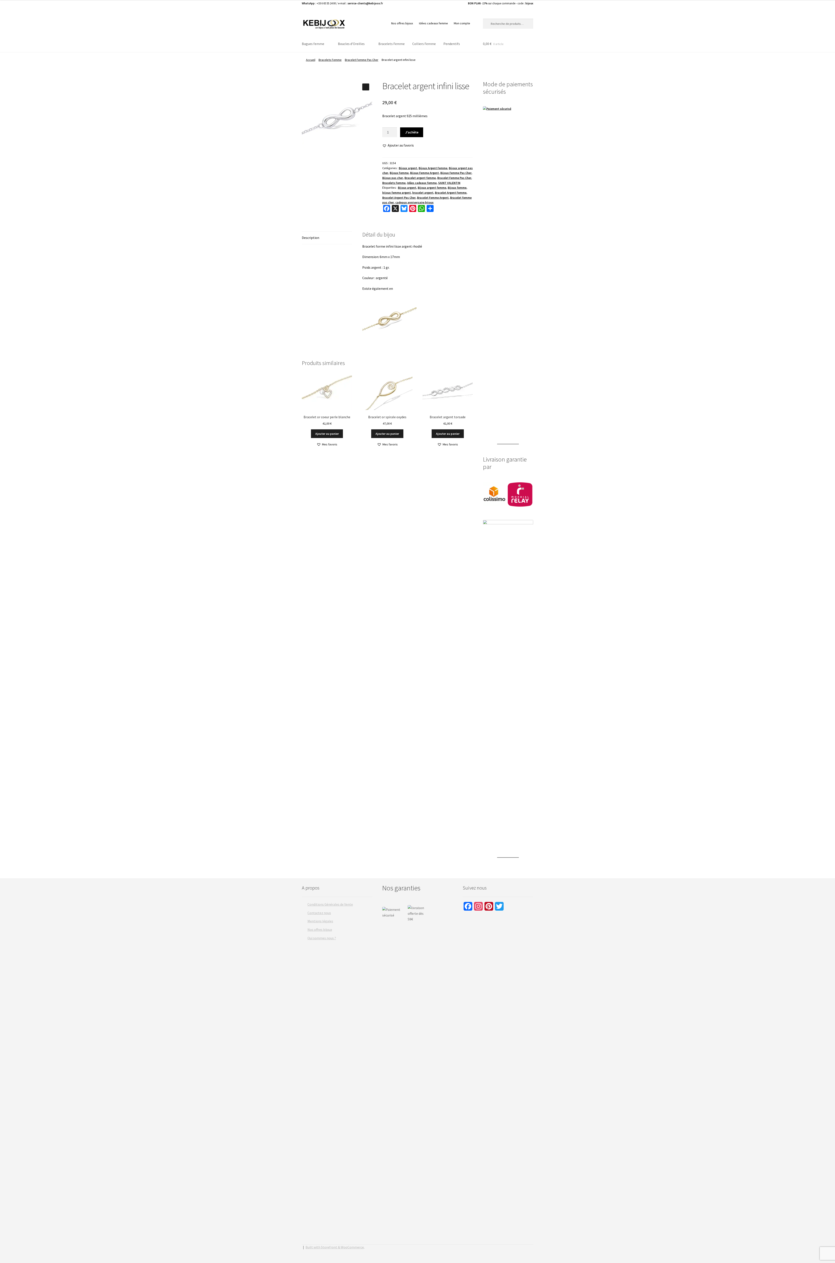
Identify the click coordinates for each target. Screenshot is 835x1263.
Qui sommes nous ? (321, 938)
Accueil (310, 60)
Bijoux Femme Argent (424, 173)
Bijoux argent (408, 168)
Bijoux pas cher (392, 178)
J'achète (411, 132)
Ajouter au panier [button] (327, 434)
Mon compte (462, 23)
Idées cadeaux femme (433, 23)
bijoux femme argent (396, 193)
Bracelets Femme (391, 44)
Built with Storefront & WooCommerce (335, 1247)
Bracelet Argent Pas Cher (399, 198)
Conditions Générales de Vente (330, 904)
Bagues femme (313, 44)
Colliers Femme (424, 44)
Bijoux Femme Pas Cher (455, 173)
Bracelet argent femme (420, 178)
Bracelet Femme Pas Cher (361, 60)
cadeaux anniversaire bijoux (414, 202)
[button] (365, 86)
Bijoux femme (457, 188)
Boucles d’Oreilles (351, 44)
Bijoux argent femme (432, 188)
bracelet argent (422, 193)
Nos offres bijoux (402, 23)
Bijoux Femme (399, 173)
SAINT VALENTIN (449, 183)
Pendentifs (451, 44)
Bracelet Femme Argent (433, 198)
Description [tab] (310, 237)
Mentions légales (320, 921)
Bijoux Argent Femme (433, 168)
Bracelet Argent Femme (450, 193)
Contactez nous (319, 913)
